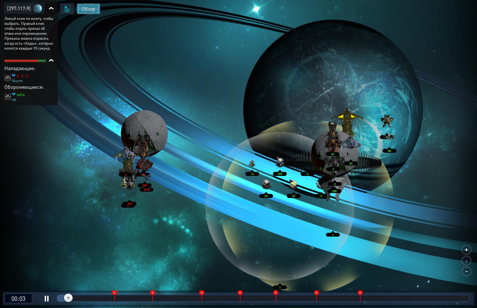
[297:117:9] (19, 8)
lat (14, 99)
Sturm (17, 80)
